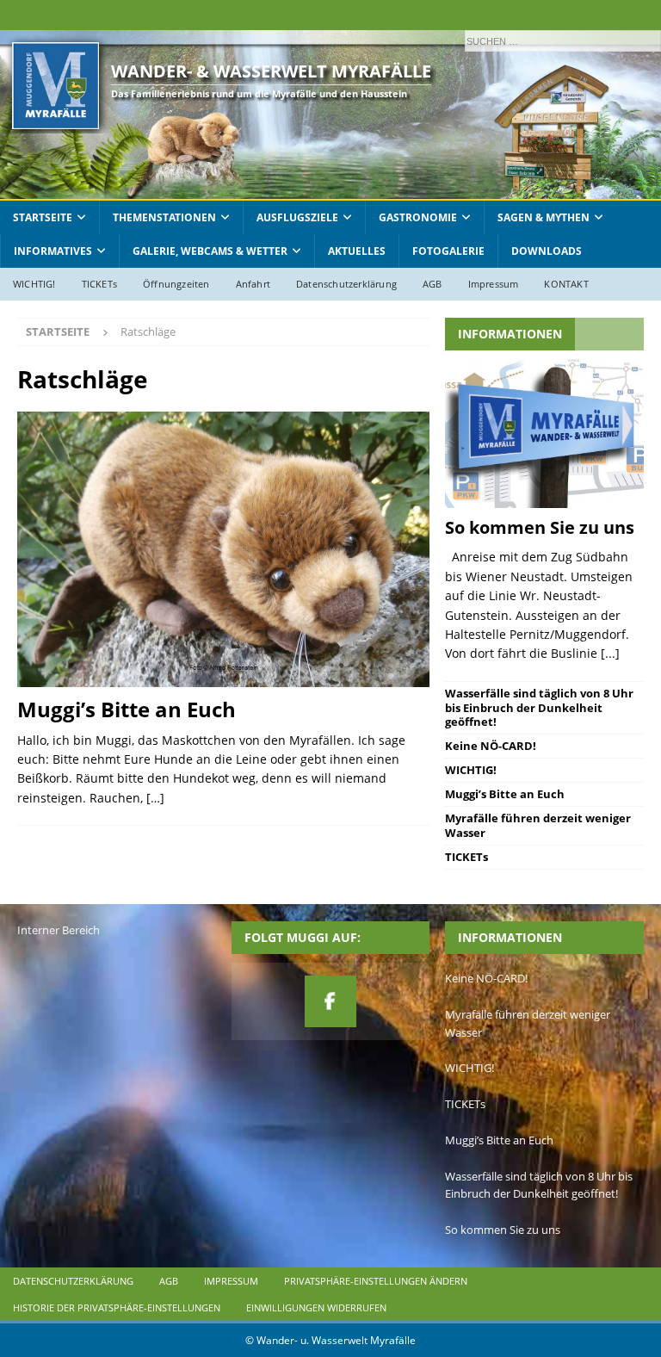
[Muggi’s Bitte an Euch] (223, 549)
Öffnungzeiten (176, 283)
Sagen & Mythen (543, 217)
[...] (610, 653)
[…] (155, 798)
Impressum (493, 283)
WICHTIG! (34, 283)
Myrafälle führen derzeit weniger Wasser (538, 825)
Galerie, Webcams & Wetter (210, 251)
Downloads (546, 251)
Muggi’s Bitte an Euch (126, 709)
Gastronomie (418, 217)
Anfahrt (253, 283)
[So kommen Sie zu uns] (544, 433)
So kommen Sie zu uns (539, 527)
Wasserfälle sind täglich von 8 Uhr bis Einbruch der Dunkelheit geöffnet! (539, 707)
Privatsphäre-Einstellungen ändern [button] (375, 1280)
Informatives (53, 251)
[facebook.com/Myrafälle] (330, 1001)
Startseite (42, 217)
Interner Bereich (58, 930)
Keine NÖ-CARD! (490, 745)
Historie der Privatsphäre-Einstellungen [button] (116, 1307)
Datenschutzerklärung (346, 283)
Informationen (510, 333)
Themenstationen (164, 217)
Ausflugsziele (297, 217)
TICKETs (99, 283)
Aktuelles (357, 251)
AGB (432, 283)
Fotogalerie (448, 251)
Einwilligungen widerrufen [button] (316, 1307)
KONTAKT (566, 283)
